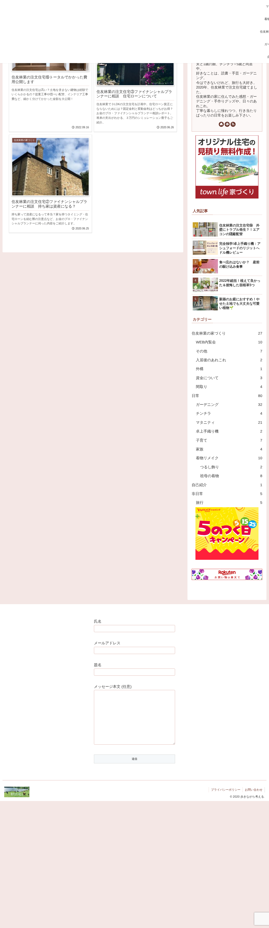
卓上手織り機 (229, 431)
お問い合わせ (253, 789)
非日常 (227, 494)
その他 (229, 351)
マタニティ (229, 422)
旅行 (229, 502)
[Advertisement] (129, 31)
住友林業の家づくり (227, 333)
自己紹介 (227, 485)
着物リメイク (229, 458)
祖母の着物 (231, 476)
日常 (227, 396)
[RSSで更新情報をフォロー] (233, 124)
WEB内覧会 (229, 342)
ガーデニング (229, 404)
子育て (229, 440)
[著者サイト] (221, 124)
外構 (229, 369)
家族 (229, 449)
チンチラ (229, 413)
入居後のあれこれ (229, 360)
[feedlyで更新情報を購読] (227, 124)
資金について (229, 378)
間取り (229, 387)
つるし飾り (231, 467)
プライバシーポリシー (225, 789)
